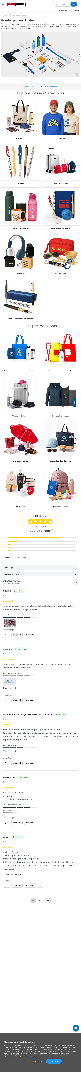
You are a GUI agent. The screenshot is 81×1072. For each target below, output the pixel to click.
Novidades (20, 138)
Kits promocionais (52, 87)
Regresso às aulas (61, 506)
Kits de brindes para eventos (60, 371)
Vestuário (60, 138)
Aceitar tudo (54, 1061)
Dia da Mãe (20, 506)
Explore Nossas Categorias (32, 87)
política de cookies (57, 1057)
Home (6, 15)
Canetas (20, 183)
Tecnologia (20, 273)
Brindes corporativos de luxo (20, 319)
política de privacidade (36, 1057)
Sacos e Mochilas (60, 183)
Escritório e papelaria (60, 228)
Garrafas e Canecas (20, 228)
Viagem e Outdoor (20, 416)
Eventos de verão (20, 461)
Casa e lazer (60, 273)
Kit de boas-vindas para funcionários (20, 371)
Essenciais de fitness (61, 416)
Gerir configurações (37, 1061)
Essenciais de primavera (60, 461)
